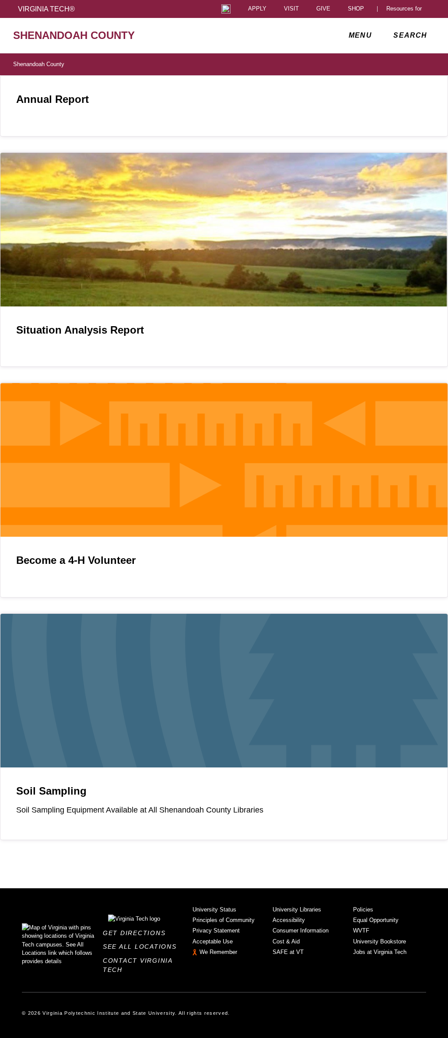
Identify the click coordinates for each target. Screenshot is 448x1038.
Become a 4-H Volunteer (76, 560)
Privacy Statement (216, 930)
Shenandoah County (38, 64)
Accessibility (289, 920)
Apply (257, 9)
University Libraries (297, 909)
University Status (214, 909)
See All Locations (142, 946)
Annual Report (52, 99)
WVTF (361, 930)
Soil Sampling (51, 791)
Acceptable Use (212, 941)
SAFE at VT (288, 952)
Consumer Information (301, 930)
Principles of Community (223, 920)
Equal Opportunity (376, 920)
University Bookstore (379, 941)
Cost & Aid (286, 941)
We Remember (218, 952)
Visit (291, 9)
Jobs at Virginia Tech (379, 952)
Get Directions (137, 932)
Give (323, 9)
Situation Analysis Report (80, 330)
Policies (363, 909)
